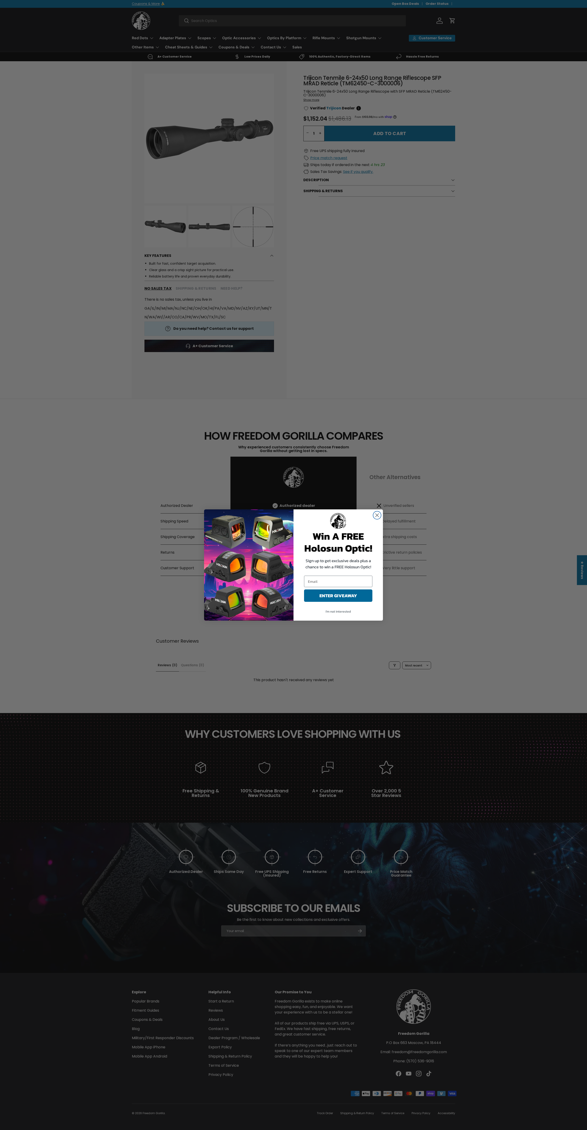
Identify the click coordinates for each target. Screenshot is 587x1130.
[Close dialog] (377, 515)
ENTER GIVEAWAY (338, 595)
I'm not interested (338, 611)
